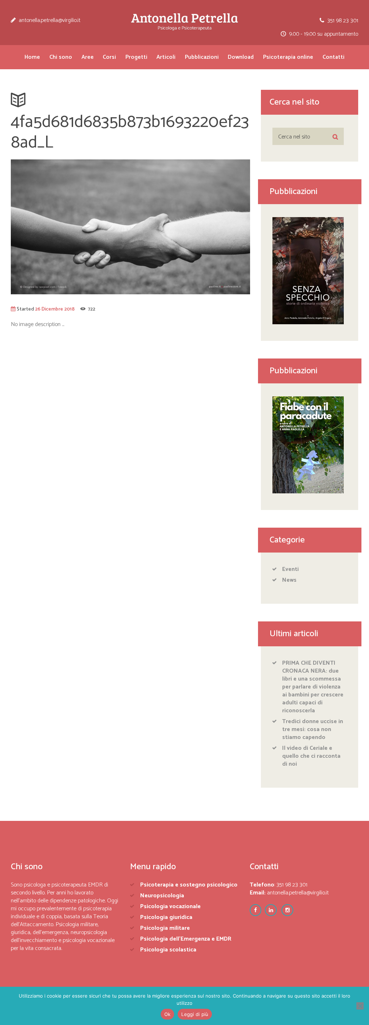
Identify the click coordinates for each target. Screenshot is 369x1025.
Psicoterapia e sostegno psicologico (188, 885)
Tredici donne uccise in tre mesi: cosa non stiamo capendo (312, 729)
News (289, 580)
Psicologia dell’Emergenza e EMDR (185, 939)
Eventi (290, 569)
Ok (167, 1014)
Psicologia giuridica (166, 917)
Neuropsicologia (162, 896)
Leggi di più (194, 1014)
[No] (360, 1005)
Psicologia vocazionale (170, 906)
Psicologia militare (165, 928)
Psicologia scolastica (168, 950)
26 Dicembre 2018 (55, 309)
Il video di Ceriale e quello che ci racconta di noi (311, 756)
